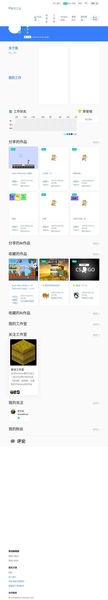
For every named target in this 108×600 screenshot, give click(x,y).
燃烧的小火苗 (87, 297)
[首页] (18, 8)
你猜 (44, 218)
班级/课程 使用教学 (16, 581)
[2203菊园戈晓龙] (15, 299)
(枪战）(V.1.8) (81, 285)
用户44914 (25, 186)
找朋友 (47, 18)
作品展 (37, 18)
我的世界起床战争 (52, 285)
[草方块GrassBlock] (13, 411)
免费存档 (76, 173)
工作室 (54, 18)
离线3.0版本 (14, 556)
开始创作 (23, 18)
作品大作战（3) (79, 218)
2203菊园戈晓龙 (27, 301)
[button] (86, 3)
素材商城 (84, 18)
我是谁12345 (56, 297)
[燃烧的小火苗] (76, 294)
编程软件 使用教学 (16, 585)
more (95, 142)
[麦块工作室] (23, 352)
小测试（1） (48, 173)
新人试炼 (69, 3)
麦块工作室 (17, 369)
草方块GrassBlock (23, 413)
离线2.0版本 (14, 560)
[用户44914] (15, 182)
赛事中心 (74, 18)
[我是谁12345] (46, 294)
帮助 (80, 3)
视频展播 (95, 18)
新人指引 (57, 3)
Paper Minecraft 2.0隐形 (22, 173)
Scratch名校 (64, 18)
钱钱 (14, 218)
